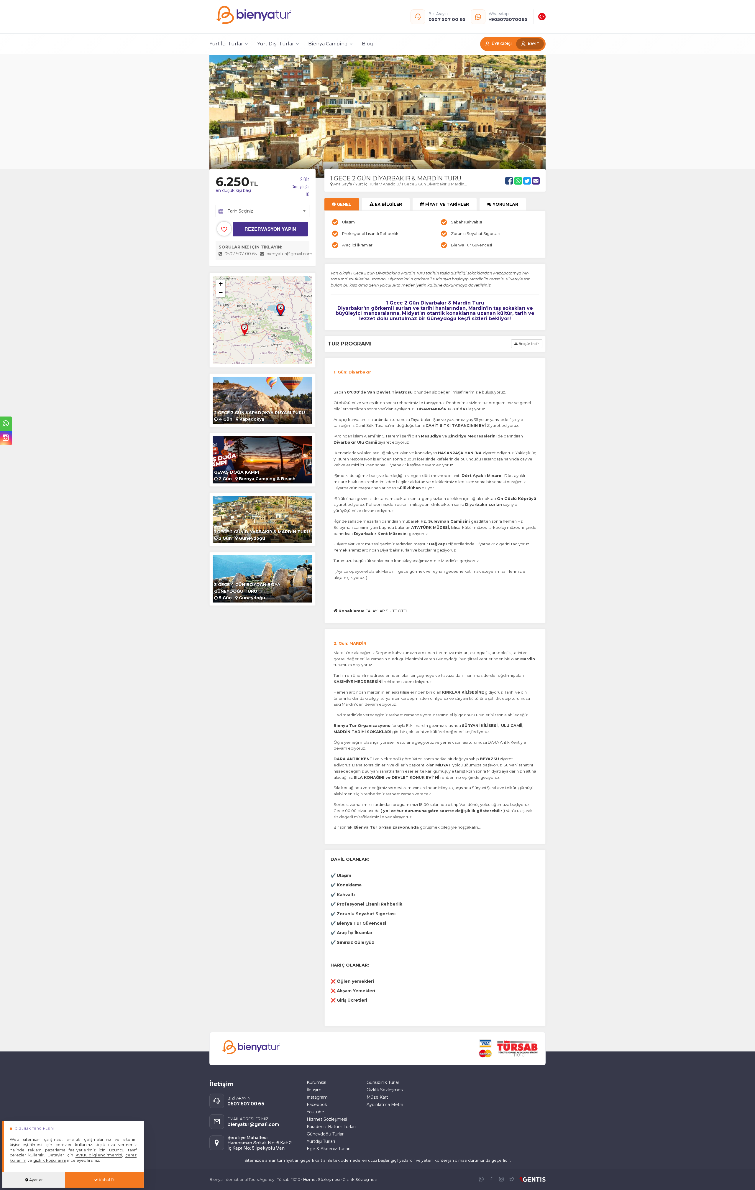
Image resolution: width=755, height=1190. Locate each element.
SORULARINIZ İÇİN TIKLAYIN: (250, 247)
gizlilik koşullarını (49, 1160)
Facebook (317, 1104)
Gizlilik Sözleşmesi (385, 1089)
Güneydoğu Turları (325, 1134)
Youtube (315, 1112)
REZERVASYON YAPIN (270, 229)
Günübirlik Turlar (383, 1082)
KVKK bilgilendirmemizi (99, 1155)
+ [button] (221, 283)
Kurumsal (316, 1082)
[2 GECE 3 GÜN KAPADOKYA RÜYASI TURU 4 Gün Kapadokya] (262, 400)
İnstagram (317, 1097)
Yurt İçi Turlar (368, 184)
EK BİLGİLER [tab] (388, 204)
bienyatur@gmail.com (289, 253)
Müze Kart (377, 1097)
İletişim (314, 1089)
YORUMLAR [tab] (504, 204)
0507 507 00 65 (240, 253)
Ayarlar (35, 1179)
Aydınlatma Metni (385, 1104)
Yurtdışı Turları (321, 1141)
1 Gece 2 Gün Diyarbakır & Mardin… (434, 184)
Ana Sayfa (342, 184)
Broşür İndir (528, 343)
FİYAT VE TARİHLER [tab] (446, 204)
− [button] (221, 292)
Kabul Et (106, 1179)
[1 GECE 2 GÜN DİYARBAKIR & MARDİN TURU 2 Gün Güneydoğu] (262, 519)
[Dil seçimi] (542, 16)
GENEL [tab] (343, 204)
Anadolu (391, 184)
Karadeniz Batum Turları (331, 1126)
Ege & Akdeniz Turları (328, 1148)
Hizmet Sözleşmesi (327, 1119)
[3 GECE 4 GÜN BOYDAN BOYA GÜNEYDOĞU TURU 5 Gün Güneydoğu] (262, 578)
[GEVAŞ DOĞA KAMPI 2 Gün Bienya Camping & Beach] (262, 459)
